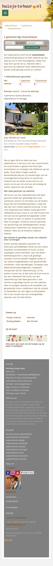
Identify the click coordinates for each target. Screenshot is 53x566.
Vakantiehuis (11, 25)
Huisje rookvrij (14, 317)
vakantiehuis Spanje (15, 446)
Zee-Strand (32, 321)
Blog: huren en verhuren (17, 387)
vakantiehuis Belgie (15, 440)
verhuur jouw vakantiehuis (19, 434)
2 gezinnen (10, 37)
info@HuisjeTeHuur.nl (15, 524)
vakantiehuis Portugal (16, 449)
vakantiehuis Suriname (17, 455)
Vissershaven (14, 28)
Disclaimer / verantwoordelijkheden (23, 374)
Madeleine (11, 492)
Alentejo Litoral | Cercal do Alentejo (21, 91)
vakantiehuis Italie (15, 452)
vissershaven (29, 37)
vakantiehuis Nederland (17, 437)
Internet (31, 317)
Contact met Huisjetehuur (18, 384)
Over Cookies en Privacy (17, 390)
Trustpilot (10, 467)
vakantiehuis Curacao (16, 459)
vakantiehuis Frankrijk (16, 443)
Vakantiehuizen (5, 13)
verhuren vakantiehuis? (16, 517)
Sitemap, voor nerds (15, 393)
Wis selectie (7, 82)
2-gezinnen (26, 25)
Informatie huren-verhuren (19, 380)
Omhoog (8, 540)
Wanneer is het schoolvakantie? (21, 377)
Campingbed (12, 501)
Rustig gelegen (14, 321)
